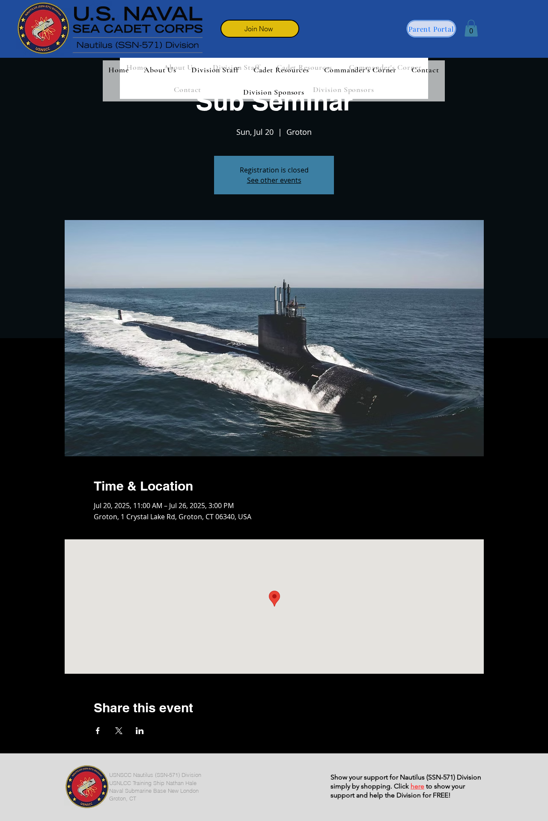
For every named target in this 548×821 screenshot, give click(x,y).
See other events (274, 180)
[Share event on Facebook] (98, 730)
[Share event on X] (119, 730)
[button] (471, 28)
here (417, 786)
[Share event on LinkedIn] (140, 730)
